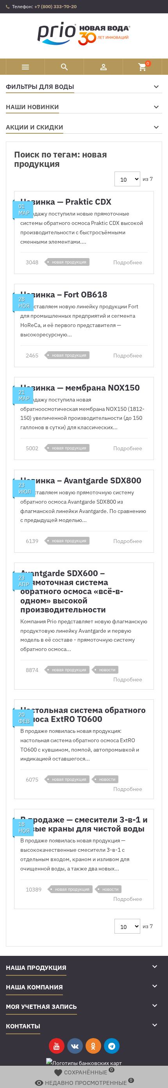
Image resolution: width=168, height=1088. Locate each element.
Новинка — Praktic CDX (65, 201)
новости (107, 669)
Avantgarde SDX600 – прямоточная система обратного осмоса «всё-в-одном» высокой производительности (71, 591)
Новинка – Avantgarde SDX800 (80, 480)
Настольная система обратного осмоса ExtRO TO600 (83, 714)
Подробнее (128, 262)
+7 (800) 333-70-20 (55, 6)
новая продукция (69, 262)
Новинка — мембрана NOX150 (80, 387)
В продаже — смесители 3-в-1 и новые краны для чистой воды (84, 824)
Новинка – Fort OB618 (63, 294)
